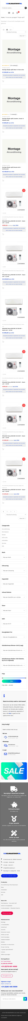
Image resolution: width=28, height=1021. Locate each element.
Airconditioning (5, 216)
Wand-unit (4, 219)
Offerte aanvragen (7, 913)
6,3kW (4, 266)
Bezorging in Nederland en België (14, 793)
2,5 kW (4, 374)
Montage (4, 67)
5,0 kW (4, 481)
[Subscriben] (25, 999)
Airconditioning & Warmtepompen (9, 884)
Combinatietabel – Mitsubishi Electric (10, 908)
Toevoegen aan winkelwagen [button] (3, 81)
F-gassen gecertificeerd (7, 949)
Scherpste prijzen (14, 809)
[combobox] (14, 557)
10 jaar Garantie (14, 823)
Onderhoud (4, 927)
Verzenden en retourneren (7, 944)
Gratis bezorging (5, 937)
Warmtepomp (5, 531)
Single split (21, 216)
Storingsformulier (7, 975)
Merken (4, 534)
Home (2, 17)
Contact (3, 952)
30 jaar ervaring (5, 947)
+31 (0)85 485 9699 (9, 987)
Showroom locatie (5, 932)
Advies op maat (14, 837)
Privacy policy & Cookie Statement (9, 1015)
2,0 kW (4, 213)
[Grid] (3, 29)
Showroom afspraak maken (9, 875)
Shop (2, 887)
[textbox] (14, 557)
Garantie (3, 929)
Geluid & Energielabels (6, 905)
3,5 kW (4, 428)
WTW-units (4, 537)
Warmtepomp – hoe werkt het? (9, 903)
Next (14, 511)
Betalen (3, 942)
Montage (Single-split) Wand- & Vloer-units (13, 69)
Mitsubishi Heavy (12, 216)
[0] (18, 13)
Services (8, 67)
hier (10, 713)
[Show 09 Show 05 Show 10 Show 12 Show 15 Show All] (22, 35)
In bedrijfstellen (5, 924)
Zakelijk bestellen (5, 939)
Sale (17, 216)
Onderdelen (5, 540)
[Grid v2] (7, 29)
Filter (11, 681)
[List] (10, 29)
